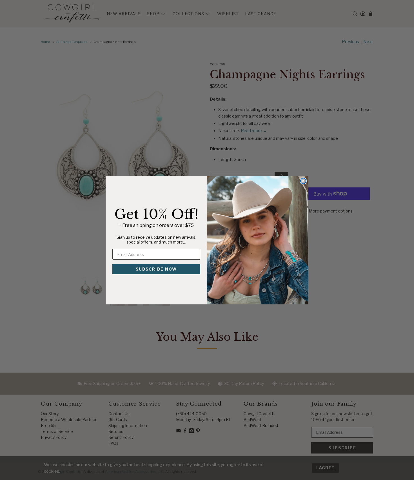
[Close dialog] (303, 181)
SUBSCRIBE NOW (156, 269)
